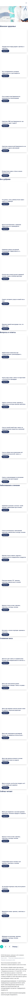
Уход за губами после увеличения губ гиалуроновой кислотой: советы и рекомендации (12, 454)
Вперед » (15, 946)
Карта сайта (4, 958)
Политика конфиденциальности (16, 958)
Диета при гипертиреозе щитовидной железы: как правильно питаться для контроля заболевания (12, 735)
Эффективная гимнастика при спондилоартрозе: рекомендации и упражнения (11, 354)
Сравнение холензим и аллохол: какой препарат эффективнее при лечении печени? (12, 507)
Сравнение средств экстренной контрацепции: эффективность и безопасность (11, 251)
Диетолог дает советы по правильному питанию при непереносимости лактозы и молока (13, 660)
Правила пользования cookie (8, 960)
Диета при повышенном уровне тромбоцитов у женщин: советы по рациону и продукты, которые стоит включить (14, 685)
